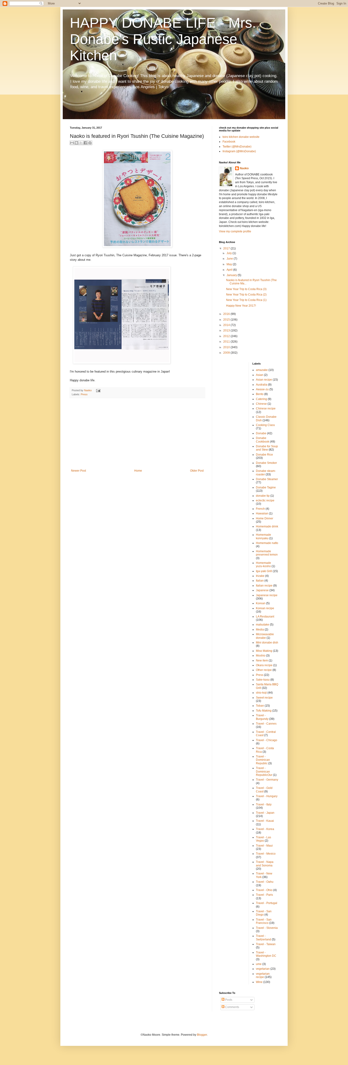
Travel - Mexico (266, 853)
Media (260, 629)
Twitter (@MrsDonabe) (237, 146)
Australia (261, 384)
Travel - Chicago (266, 740)
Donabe (261, 433)
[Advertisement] (137, 433)
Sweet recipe (264, 697)
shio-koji (261, 692)
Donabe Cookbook (262, 439)
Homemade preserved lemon (267, 553)
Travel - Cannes (266, 723)
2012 (227, 336)
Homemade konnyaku (263, 536)
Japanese (262, 590)
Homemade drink (267, 526)
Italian (260, 580)
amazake (262, 370)
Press (84, 394)
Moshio (260, 655)
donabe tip (263, 495)
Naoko (244, 168)
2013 (227, 330)
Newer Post (78, 470)
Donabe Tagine (266, 487)
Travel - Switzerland (263, 937)
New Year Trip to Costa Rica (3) (246, 289)
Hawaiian (262, 513)
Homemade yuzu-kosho (263, 564)
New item (262, 660)
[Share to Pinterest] (90, 142)
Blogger (202, 1034)
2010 (227, 347)
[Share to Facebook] (85, 142)
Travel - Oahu (264, 881)
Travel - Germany (267, 779)
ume (259, 964)
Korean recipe (265, 608)
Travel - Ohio (264, 890)
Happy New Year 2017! (241, 305)
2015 (227, 319)
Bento (259, 394)
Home (138, 470)
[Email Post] (97, 390)
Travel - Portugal (266, 903)
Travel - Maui (264, 845)
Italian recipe (264, 585)
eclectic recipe (265, 500)
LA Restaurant (265, 616)
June (230, 258)
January (232, 275)
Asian (259, 375)
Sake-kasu (263, 679)
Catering (261, 399)
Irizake (260, 576)
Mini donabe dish (267, 642)
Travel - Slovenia (267, 928)
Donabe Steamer (267, 479)
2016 (227, 314)
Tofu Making (264, 710)
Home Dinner (264, 518)
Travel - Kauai (265, 820)
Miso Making (264, 650)
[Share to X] (81, 142)
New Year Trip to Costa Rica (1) (246, 300)
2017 (227, 248)
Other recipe (264, 670)
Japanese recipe (266, 595)
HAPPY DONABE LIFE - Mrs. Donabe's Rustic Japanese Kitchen (163, 39)
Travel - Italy (264, 804)
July (229, 253)
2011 (227, 341)
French (260, 508)
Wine (259, 982)
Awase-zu (262, 389)
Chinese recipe (266, 408)
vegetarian (263, 968)
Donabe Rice (264, 454)
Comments (231, 1007)
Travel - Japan (265, 812)
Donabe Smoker (266, 463)
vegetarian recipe (263, 975)
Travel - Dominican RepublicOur (264, 771)
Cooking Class (265, 425)
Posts (228, 999)
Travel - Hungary (266, 796)
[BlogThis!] (76, 142)
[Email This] (72, 142)
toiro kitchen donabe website (241, 137)
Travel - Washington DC (266, 954)
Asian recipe (264, 379)
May (230, 264)
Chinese (261, 403)
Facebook (229, 141)
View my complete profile (235, 231)
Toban (260, 705)
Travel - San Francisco (264, 921)
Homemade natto (267, 543)
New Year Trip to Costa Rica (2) (246, 294)
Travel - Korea (265, 829)
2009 (227, 352)
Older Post (197, 470)
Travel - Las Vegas (263, 839)
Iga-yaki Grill (264, 571)
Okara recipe (264, 665)
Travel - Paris (264, 894)
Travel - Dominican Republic (263, 760)
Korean (260, 603)
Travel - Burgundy (262, 717)
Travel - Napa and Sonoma (264, 863)
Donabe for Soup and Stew (267, 448)
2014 (227, 325)
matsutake (262, 624)
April (230, 269)
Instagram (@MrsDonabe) (239, 151)
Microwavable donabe (265, 636)
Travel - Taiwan (266, 944)
